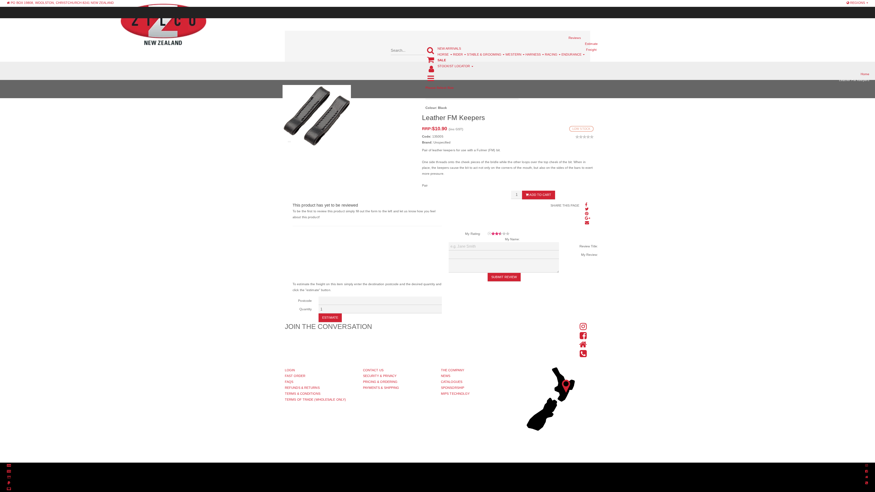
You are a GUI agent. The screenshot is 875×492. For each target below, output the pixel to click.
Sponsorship (452, 388)
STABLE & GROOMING (484, 54)
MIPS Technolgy (455, 393)
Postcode (305, 300)
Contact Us (373, 370)
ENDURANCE (571, 54)
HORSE (444, 54)
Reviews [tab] (575, 38)
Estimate (330, 317)
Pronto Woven (435, 465)
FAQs (289, 382)
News (445, 376)
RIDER (458, 54)
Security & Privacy (380, 376)
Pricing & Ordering (380, 382)
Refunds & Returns (302, 388)
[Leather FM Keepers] (317, 116)
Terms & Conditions (302, 393)
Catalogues (451, 382)
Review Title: (588, 246)
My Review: (589, 254)
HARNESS (533, 54)
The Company (452, 370)
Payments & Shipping (381, 388)
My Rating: (473, 234)
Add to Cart (540, 195)
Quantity (305, 309)
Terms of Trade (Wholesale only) (315, 399)
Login (290, 370)
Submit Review (504, 277)
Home (865, 74)
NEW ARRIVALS (449, 48)
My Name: (512, 239)
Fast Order (295, 376)
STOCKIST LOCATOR (454, 66)
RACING (551, 54)
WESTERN (513, 54)
